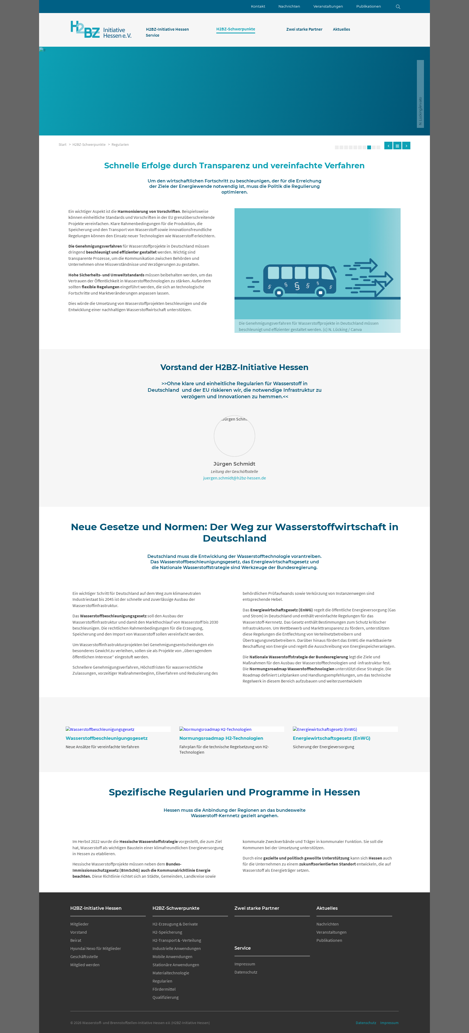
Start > (65, 144)
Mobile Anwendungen (172, 956)
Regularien (120, 144)
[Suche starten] (394, 6)
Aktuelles (327, 908)
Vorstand (78, 932)
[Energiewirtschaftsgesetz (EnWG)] (345, 729)
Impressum (244, 963)
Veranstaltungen (328, 6)
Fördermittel (164, 989)
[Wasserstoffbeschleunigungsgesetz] (118, 729)
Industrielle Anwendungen (177, 948)
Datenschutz (245, 972)
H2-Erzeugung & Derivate (175, 924)
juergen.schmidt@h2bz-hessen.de (234, 478)
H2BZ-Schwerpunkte (176, 908)
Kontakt (258, 6)
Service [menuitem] (152, 35)
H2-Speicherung (167, 932)
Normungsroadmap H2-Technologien (221, 738)
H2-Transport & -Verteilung (177, 940)
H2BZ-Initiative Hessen (96, 908)
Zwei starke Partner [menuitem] (304, 29)
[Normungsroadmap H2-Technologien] (231, 729)
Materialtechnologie (171, 972)
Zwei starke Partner (256, 908)
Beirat (75, 940)
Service (242, 948)
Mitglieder (79, 924)
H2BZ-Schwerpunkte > (92, 144)
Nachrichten (289, 6)
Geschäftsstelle (84, 956)
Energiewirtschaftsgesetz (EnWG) (331, 738)
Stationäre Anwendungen (176, 964)
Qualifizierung (166, 997)
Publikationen (368, 6)
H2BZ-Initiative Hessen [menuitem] (167, 29)
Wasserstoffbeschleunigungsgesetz (107, 738)
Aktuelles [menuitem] (341, 29)
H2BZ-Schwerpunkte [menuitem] (235, 28)
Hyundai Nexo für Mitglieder (95, 948)
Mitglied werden (85, 964)
